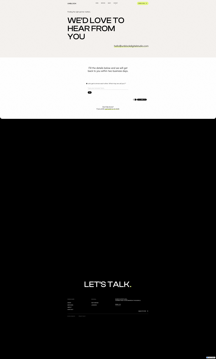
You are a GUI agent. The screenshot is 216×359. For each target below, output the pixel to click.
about (109, 3)
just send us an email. (112, 108)
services (103, 3)
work (97, 3)
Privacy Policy (82, 316)
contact (116, 3)
